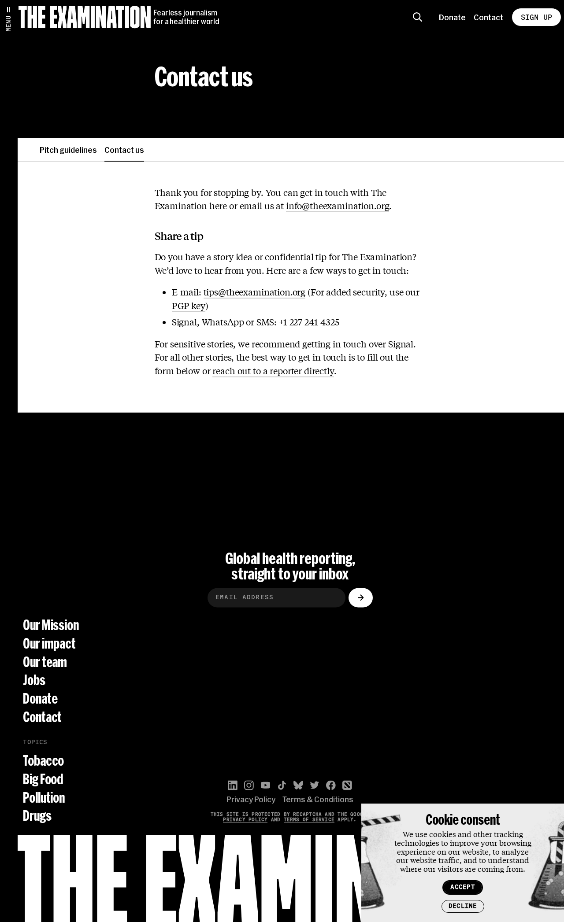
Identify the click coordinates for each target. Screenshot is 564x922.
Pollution (44, 797)
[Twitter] (314, 785)
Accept (462, 887)
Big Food (43, 779)
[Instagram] (249, 785)
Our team (45, 662)
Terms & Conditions (317, 800)
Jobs (34, 680)
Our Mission (50, 625)
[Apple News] (347, 785)
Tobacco (43, 761)
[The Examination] (85, 17)
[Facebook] (331, 785)
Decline (463, 906)
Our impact (49, 643)
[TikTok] (282, 785)
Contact (488, 17)
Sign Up (536, 17)
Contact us (124, 149)
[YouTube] (266, 785)
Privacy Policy (250, 800)
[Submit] (361, 597)
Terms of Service (309, 819)
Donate (452, 17)
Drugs (37, 816)
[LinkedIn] (232, 785)
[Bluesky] (298, 785)
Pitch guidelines (68, 149)
